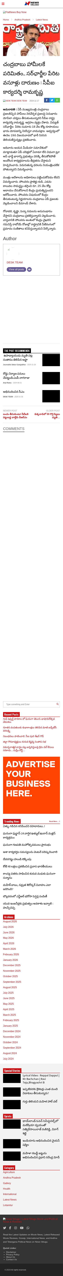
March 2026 (9, 949)
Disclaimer (11, 1252)
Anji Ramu (7, 383)
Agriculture (9, 1172)
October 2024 (10, 1042)
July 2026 (8, 927)
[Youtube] (22, 1228)
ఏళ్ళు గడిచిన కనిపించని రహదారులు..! (24, 826)
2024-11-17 (34, 101)
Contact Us (11, 1259)
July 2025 (8, 992)
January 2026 (10, 960)
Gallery (7, 1183)
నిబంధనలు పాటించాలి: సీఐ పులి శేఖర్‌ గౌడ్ (23, 736)
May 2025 (8, 1004)
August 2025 (10, 987)
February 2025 (11, 1020)
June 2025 (9, 998)
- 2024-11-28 (31, 365)
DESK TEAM (21, 101)
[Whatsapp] (57, 100)
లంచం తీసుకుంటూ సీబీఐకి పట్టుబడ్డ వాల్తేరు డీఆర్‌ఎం (15, 416)
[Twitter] (52, 100)
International (10, 1194)
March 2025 (9, 1015)
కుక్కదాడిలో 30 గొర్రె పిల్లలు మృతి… (47, 416)
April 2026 (8, 943)
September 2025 (12, 982)
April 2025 (8, 1009)
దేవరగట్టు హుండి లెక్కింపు (17, 859)
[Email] (29, 269)
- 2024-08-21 (17, 383)
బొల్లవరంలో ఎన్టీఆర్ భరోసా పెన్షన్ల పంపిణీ (25, 896)
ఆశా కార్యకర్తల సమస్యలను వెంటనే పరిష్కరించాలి (31, 852)
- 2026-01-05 (18, 397)
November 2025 (11, 971)
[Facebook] (46, 100)
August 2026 (10, 921)
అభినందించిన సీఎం (13, 391)
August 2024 (10, 1053)
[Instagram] (15, 1228)
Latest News (10, 1199)
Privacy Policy (12, 1254)
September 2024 (12, 1047)
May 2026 (8, 938)
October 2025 (10, 976)
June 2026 (9, 932)
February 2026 (11, 954)
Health (6, 1188)
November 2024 (11, 1037)
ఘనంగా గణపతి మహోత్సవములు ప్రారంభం (27, 844)
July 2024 (8, 1058)
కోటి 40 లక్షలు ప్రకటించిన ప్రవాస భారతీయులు (27, 866)
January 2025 (10, 1025)
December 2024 (11, 1031)
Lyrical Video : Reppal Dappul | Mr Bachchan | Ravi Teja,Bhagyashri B (41, 1079)
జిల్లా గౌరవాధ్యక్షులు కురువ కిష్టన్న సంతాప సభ (24, 741)
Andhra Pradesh (12, 1177)
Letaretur (8, 1205)
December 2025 (11, 965)
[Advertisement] (31, 310)
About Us (10, 1257)
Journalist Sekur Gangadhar (14, 365)
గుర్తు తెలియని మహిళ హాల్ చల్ (40, 1101)
